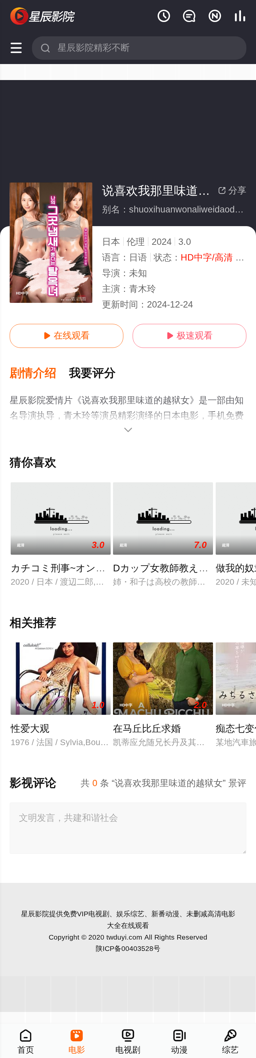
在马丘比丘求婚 (147, 728)
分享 (232, 190)
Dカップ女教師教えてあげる (176, 568)
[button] (39, 373)
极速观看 (189, 336)
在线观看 (66, 336)
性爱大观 (30, 728)
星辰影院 (35, 914)
